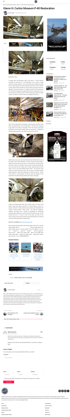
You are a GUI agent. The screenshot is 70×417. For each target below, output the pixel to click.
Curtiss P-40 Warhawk (27, 277)
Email (19, 371)
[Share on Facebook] (5, 46)
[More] (5, 59)
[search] (68, 1)
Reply (41, 331)
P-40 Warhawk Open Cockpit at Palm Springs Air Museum (38, 256)
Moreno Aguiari (11, 12)
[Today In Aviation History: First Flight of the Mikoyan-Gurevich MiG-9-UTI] (49, 114)
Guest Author (56, 109)
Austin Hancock (56, 117)
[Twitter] (62, 62)
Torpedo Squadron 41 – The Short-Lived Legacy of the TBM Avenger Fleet (60, 87)
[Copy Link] (5, 53)
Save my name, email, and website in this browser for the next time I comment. (22, 378)
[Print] (5, 56)
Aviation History (17, 277)
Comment (6, 354)
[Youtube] (62, 68)
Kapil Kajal (56, 82)
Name (5, 371)
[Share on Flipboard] (35, 283)
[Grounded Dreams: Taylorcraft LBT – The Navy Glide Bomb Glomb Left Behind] (49, 95)
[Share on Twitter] (5, 49)
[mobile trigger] (4, 1)
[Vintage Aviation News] (35, 1)
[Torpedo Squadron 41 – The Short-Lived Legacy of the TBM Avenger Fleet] (49, 87)
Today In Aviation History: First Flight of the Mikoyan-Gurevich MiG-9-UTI (60, 113)
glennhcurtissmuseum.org (26, 222)
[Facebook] (41, 290)
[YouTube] (42, 290)
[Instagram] (51, 68)
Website (33, 371)
